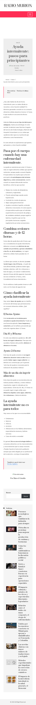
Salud (18, 42)
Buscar (8, 492)
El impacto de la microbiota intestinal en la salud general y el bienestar (24, 682)
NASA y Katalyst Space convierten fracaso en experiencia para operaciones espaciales (23, 573)
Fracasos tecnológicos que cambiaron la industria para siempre (23, 518)
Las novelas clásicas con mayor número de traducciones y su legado (23, 650)
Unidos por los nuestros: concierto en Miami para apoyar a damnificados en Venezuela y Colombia (24, 632)
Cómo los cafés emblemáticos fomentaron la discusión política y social (24, 553)
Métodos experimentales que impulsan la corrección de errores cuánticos (24, 666)
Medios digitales (12, 464)
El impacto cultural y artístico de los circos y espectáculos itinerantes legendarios (23, 594)
